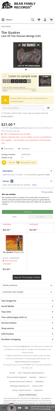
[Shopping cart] (51, 19)
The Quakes (10, 32)
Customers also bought (13, 292)
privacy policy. (7, 116)
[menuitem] (7, 19)
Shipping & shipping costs (19, 386)
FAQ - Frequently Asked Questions (31, 373)
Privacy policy (47, 192)
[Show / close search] (32, 19)
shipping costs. (25, 346)
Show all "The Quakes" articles (27, 277)
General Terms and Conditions (20, 381)
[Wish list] (38, 19)
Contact (12, 373)
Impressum (38, 390)
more (47, 174)
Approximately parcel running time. (27, 362)
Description (8, 171)
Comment (25, 148)
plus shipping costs (16, 128)
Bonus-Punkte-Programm (17, 377)
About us (42, 377)
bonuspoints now (27, 162)
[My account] (45, 19)
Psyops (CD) (13, 252)
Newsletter (39, 381)
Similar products (10, 285)
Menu (9, 19)
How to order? (37, 386)
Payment (32, 377)
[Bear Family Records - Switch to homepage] (7, 5)
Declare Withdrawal (27, 394)
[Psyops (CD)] (14, 242)
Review (6, 181)
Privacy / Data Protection (21, 390)
